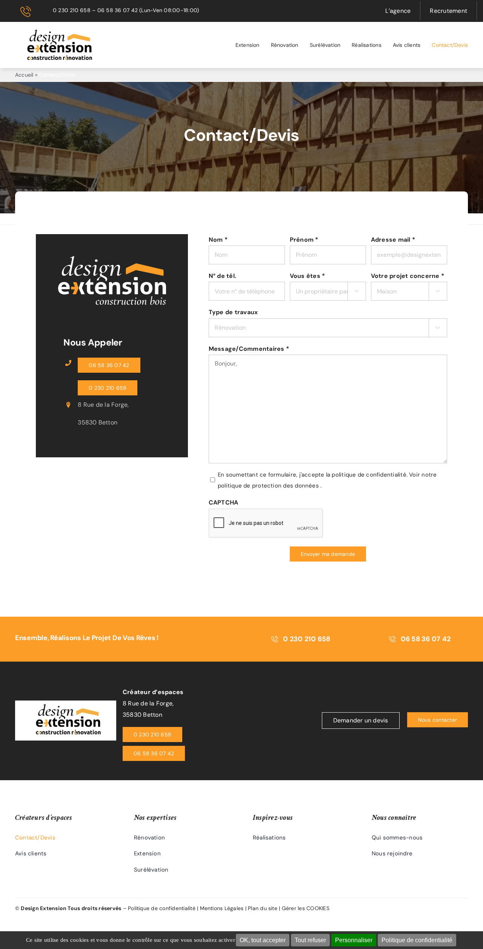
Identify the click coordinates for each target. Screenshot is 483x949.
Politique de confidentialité (416, 940)
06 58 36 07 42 (117, 10)
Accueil (24, 74)
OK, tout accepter (263, 940)
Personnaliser (353, 940)
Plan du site (262, 908)
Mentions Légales (222, 908)
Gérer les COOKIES (305, 908)
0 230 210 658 (72, 10)
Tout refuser (310, 940)
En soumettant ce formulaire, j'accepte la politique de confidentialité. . (327, 480)
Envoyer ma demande (328, 554)
